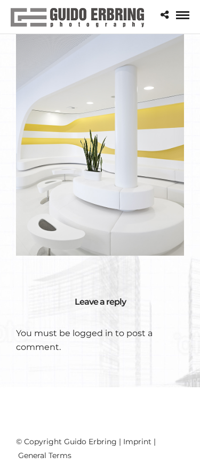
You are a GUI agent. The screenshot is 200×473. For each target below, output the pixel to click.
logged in (93, 333)
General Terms (44, 455)
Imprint (137, 441)
